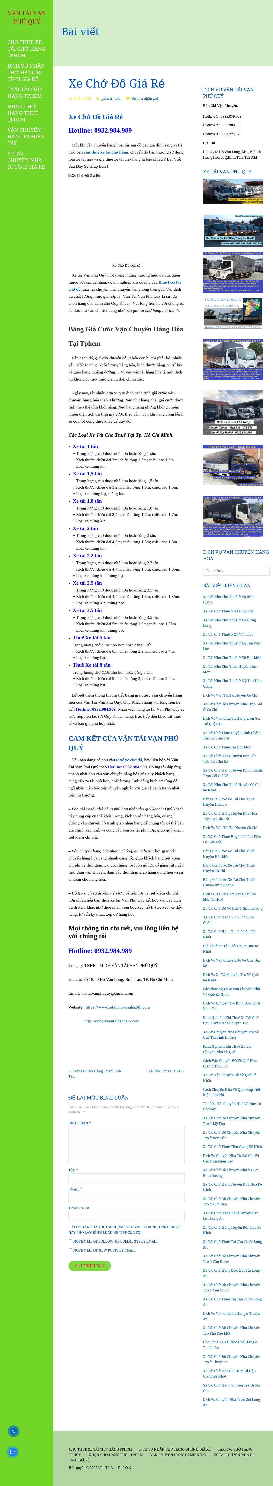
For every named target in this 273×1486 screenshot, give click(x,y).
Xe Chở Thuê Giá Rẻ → (166, 1071)
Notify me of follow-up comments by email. (115, 1241)
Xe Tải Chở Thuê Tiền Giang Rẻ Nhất (232, 1147)
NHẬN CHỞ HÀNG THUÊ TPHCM (22, 113)
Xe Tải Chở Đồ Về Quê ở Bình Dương (232, 908)
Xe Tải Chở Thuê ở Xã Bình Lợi (228, 611)
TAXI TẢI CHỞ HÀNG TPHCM (24, 92)
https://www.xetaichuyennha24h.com (118, 1007)
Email (75, 1189)
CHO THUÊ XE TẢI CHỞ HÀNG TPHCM (26, 49)
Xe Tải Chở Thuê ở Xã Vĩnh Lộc (228, 634)
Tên (73, 1170)
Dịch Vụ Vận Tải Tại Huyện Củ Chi (230, 695)
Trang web (78, 1208)
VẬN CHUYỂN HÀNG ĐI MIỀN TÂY (26, 136)
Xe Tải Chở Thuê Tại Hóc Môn (227, 747)
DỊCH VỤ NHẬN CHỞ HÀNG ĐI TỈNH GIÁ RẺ (26, 72)
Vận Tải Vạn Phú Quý (27, 17)
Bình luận (79, 1123)
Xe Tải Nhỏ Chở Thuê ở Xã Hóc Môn (232, 658)
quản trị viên (110, 99)
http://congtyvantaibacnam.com (103, 1021)
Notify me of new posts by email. (104, 1250)
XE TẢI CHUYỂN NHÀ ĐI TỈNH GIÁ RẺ (26, 160)
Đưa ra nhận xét (145, 99)
